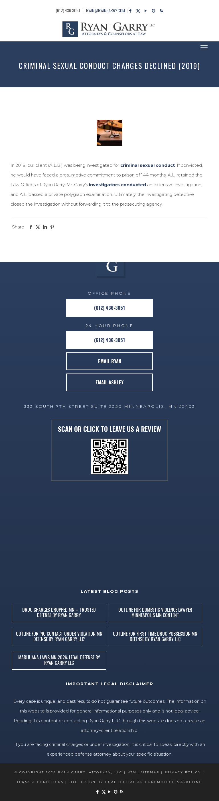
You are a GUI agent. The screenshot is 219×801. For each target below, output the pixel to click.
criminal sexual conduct (147, 165)
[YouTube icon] (146, 10)
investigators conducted (117, 184)
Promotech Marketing (175, 782)
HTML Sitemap (143, 772)
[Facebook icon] (130, 10)
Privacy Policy (183, 772)
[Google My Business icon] (153, 10)
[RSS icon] (161, 10)
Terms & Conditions (40, 782)
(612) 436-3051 (68, 10)
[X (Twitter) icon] (138, 10)
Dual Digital (120, 782)
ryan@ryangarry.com (105, 10)
